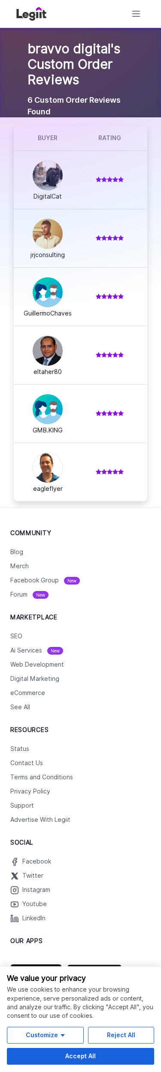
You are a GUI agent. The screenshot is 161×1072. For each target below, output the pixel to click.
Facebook (36, 861)
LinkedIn (34, 918)
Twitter (32, 875)
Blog (16, 551)
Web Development (37, 664)
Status (19, 748)
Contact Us (26, 763)
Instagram (36, 889)
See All (20, 707)
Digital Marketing (34, 678)
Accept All (80, 1056)
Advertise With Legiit (40, 819)
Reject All (121, 1034)
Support (22, 805)
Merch (19, 566)
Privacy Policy (30, 791)
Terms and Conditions (41, 777)
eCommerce (27, 692)
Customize (42, 1034)
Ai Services (35, 650)
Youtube (34, 903)
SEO (16, 636)
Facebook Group (43, 580)
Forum (27, 594)
